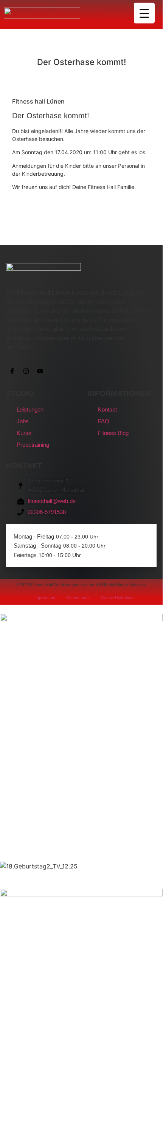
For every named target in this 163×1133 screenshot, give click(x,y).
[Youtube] (40, 371)
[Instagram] (26, 371)
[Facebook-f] (12, 371)
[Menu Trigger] (144, 13)
